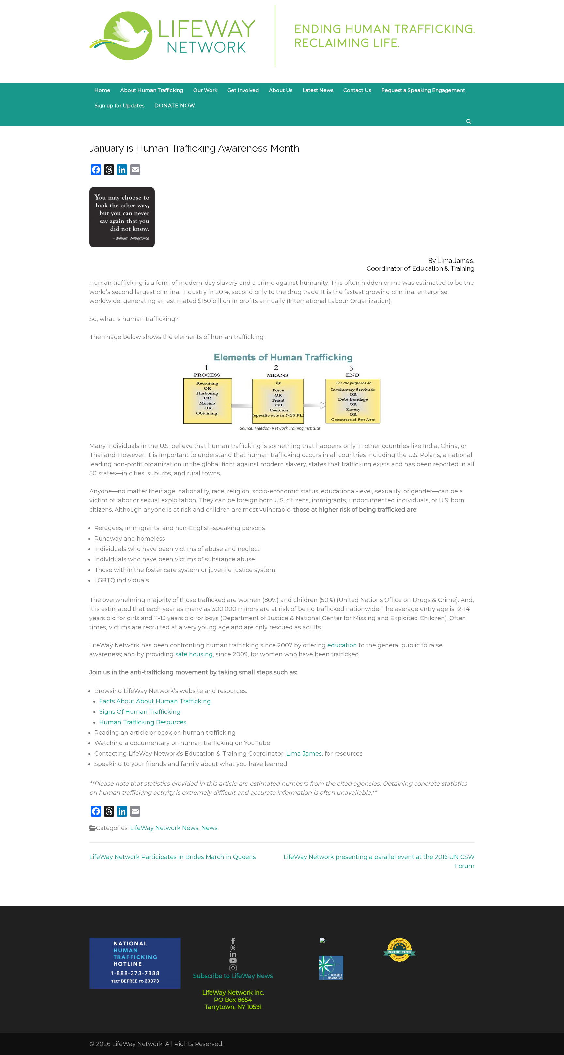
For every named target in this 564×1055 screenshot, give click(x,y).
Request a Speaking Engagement (423, 90)
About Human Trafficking (151, 90)
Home (102, 90)
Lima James (304, 753)
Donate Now (174, 105)
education (342, 645)
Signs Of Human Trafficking (139, 711)
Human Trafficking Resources (142, 722)
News (209, 828)
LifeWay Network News (164, 828)
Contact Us (357, 90)
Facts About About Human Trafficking (155, 701)
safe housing (194, 654)
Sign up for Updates (119, 105)
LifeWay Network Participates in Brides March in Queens (172, 857)
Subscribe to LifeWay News (233, 976)
